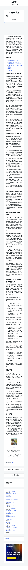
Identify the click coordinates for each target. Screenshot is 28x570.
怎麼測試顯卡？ (10, 496)
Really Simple (15, 567)
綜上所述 (10, 70)
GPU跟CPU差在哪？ (11, 491)
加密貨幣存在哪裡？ (11, 505)
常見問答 (10, 68)
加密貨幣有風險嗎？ (11, 530)
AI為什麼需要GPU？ (11, 516)
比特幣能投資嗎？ (10, 502)
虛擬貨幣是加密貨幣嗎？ (12, 527)
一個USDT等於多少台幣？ (12, 525)
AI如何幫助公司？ (10, 513)
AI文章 (12, 462)
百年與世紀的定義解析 (13, 60)
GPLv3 (24, 567)
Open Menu (15, 4)
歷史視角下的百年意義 (13, 62)
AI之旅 (14, 2)
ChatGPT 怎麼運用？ (11, 508)
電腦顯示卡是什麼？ (11, 522)
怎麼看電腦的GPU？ (11, 493)
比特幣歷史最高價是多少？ (12, 499)
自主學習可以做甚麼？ (11, 510)
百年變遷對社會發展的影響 (14, 63)
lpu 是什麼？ (9, 519)
